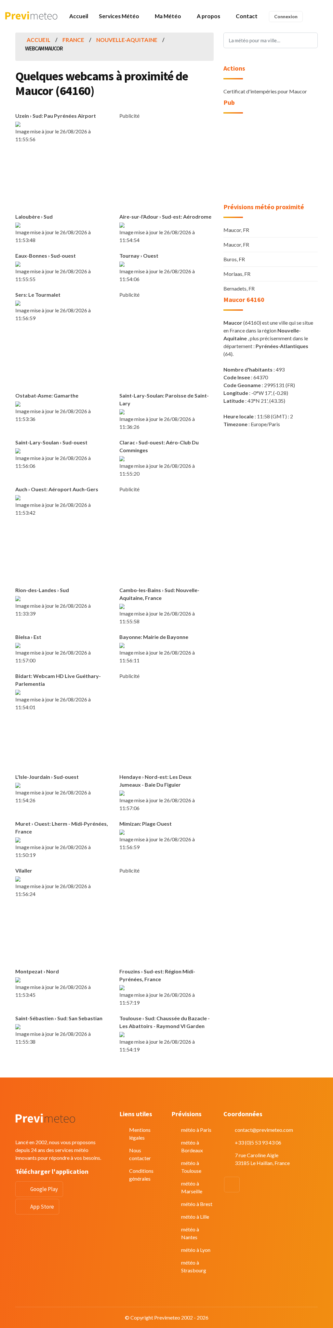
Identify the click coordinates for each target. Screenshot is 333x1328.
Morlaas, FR (236, 274)
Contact (247, 16)
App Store (42, 1206)
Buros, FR (234, 259)
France (73, 39)
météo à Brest (196, 1204)
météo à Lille (195, 1216)
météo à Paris (196, 1130)
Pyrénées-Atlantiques (282, 346)
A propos (208, 16)
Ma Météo (168, 16)
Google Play (44, 1189)
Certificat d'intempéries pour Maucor (265, 91)
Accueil (78, 16)
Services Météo (119, 16)
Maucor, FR (236, 230)
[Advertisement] (174, 165)
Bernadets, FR (239, 288)
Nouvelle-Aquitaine (126, 39)
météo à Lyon (195, 1250)
